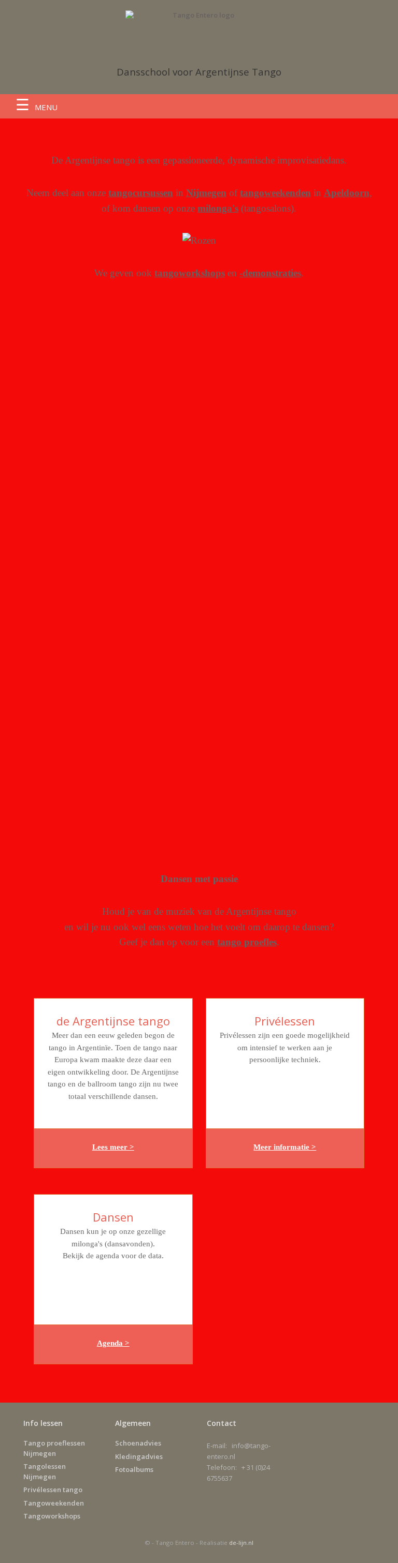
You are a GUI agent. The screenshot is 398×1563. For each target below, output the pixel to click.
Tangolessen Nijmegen (44, 1471)
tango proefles (247, 941)
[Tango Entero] (199, 29)
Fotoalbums (134, 1469)
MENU (46, 107)
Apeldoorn (346, 192)
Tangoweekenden (53, 1503)
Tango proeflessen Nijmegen (54, 1448)
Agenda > (113, 1343)
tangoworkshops (189, 272)
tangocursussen (140, 192)
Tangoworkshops (51, 1516)
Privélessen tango (52, 1489)
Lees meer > (113, 1147)
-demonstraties (270, 272)
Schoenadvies (138, 1443)
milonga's (217, 208)
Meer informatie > (284, 1147)
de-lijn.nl (241, 1542)
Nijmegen (206, 192)
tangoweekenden (275, 192)
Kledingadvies (139, 1456)
